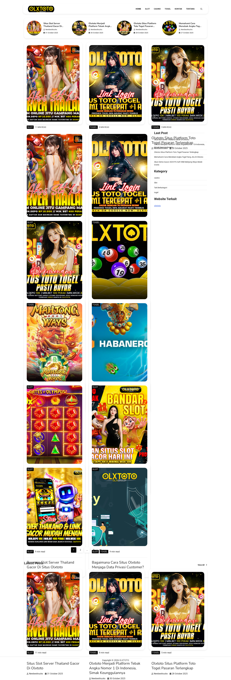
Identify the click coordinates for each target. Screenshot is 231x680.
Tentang (190, 9)
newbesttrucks (51, 30)
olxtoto (157, 205)
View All (201, 565)
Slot (147, 9)
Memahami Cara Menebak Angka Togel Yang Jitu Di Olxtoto (190, 26)
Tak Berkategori (160, 187)
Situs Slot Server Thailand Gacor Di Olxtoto (52, 26)
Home (138, 9)
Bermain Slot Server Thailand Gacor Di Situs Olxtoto (50, 565)
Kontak (178, 9)
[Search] (201, 9)
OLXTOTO (124, 660)
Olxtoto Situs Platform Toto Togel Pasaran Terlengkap (145, 26)
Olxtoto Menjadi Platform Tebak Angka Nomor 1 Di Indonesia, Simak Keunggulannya (100, 27)
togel (168, 9)
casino (157, 9)
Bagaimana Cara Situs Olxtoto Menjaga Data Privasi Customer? (118, 565)
